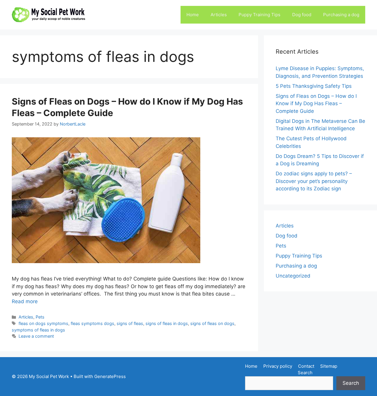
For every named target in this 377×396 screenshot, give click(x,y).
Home (192, 14)
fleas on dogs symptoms (43, 323)
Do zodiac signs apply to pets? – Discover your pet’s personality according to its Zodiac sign (314, 181)
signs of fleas (130, 323)
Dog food (301, 14)
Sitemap (328, 366)
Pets (40, 316)
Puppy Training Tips (259, 14)
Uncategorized (293, 276)
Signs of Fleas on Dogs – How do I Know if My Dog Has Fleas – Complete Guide (316, 103)
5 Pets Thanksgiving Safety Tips (314, 86)
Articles (219, 14)
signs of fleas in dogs (166, 323)
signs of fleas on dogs (212, 323)
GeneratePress (110, 376)
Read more (25, 301)
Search (305, 372)
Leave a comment (36, 336)
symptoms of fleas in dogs (38, 329)
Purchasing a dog (341, 14)
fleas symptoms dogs (92, 323)
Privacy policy (277, 366)
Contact (306, 366)
